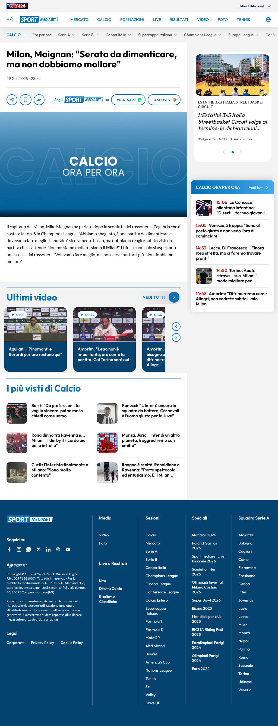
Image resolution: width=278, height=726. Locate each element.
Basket (151, 654)
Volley (151, 694)
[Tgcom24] (17, 6)
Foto (103, 543)
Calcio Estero (157, 600)
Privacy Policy (42, 642)
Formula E (154, 629)
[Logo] (39, 19)
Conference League (162, 592)
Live (102, 580)
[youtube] (68, 549)
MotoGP (153, 637)
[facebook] (9, 549)
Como (243, 559)
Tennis (151, 678)
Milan (243, 624)
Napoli (243, 641)
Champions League (162, 575)
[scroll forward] (176, 337)
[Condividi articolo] (12, 99)
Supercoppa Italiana (156, 611)
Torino (243, 673)
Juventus (245, 600)
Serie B (151, 559)
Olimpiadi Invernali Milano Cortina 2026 (207, 587)
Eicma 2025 (202, 608)
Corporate (15, 642)
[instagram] (19, 549)
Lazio (242, 608)
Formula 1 (154, 621)
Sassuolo (245, 665)
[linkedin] (48, 549)
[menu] (10, 19)
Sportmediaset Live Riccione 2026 (208, 559)
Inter (242, 592)
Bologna (245, 543)
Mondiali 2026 (204, 535)
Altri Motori (155, 645)
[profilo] (268, 19)
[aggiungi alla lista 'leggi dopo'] (25, 99)
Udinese (245, 681)
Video (104, 535)
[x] (38, 549)
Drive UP (153, 702)
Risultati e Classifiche (108, 599)
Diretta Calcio (110, 588)
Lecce (243, 616)
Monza (244, 632)
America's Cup (158, 662)
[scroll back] (176, 326)
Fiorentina (247, 567)
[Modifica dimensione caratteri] (39, 99)
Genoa (244, 583)
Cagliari (245, 551)
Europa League (158, 583)
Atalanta (245, 535)
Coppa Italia (156, 567)
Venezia (244, 689)
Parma (244, 649)
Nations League (159, 670)
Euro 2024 (201, 668)
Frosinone (246, 575)
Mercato (153, 543)
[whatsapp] (28, 549)
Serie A (151, 551)
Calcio (151, 535)
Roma (243, 657)
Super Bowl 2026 (206, 600)
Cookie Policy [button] (72, 642)
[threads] (58, 549)
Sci (148, 686)
